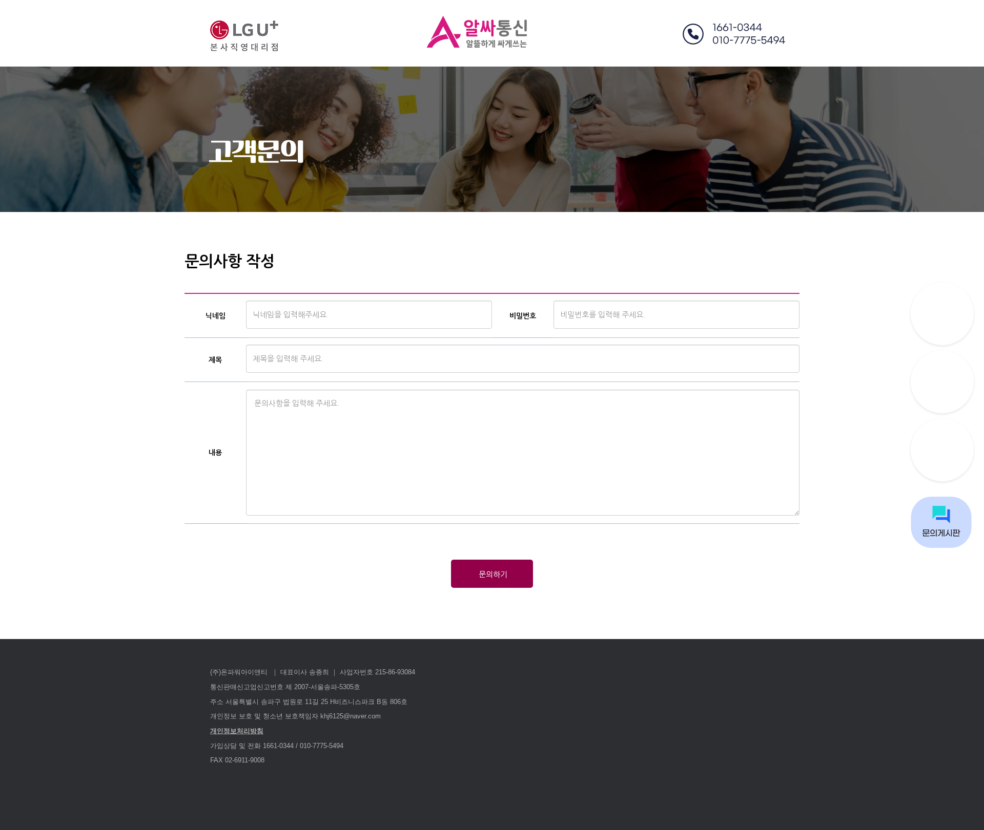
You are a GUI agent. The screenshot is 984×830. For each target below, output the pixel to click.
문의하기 (492, 574)
